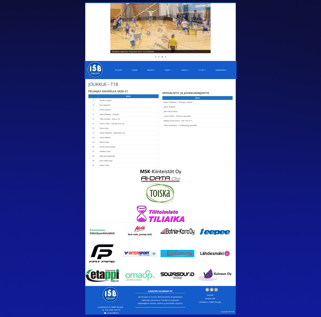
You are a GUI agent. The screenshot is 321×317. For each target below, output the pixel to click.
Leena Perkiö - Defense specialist (177, 116)
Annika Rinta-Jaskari (107, 147)
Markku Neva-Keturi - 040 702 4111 (178, 121)
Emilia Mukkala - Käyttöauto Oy (112, 133)
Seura (134, 70)
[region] (160, 32)
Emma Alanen (105, 110)
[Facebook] (216, 290)
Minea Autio (104, 142)
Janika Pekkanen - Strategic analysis (178, 102)
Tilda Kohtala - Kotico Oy (110, 119)
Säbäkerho (221, 70)
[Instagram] (207, 290)
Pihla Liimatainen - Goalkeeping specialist (180, 125)
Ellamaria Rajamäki (107, 156)
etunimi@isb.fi (113, 313)
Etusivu (118, 70)
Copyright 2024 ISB (227, 312)
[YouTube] (212, 290)
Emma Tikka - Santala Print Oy (112, 123)
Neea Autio (104, 128)
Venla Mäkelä (105, 137)
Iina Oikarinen (105, 105)
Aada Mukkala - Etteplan (109, 114)
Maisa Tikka (104, 165)
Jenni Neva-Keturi (171, 111)
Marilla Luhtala (105, 100)
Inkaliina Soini (105, 151)
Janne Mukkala (169, 107)
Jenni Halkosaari (106, 160)
